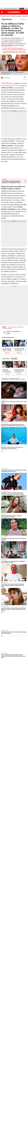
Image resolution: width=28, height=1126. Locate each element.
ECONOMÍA (18, 16)
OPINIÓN (13, 16)
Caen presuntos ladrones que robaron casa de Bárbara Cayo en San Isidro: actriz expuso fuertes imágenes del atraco (14, 52)
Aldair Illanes (7, 77)
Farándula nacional (7, 328)
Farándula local (21, 327)
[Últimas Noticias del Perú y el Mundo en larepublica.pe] (14, 12)
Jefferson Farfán (6, 45)
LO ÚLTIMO (3, 16)
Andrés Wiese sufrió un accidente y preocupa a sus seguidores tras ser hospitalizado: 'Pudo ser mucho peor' (12, 181)
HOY (1, 8)
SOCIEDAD (24, 16)
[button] (2, 12)
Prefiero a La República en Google (13, 332)
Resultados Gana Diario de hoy (10, 8)
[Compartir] (24, 77)
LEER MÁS (7, 353)
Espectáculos (7, 19)
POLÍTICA (8, 16)
